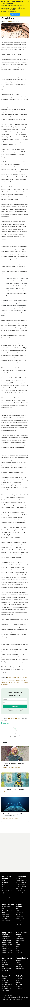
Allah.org (4, 960)
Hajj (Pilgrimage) (6, 920)
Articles (9, 677)
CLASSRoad (5, 970)
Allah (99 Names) (6, 906)
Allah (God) (5, 882)
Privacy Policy (19, 966)
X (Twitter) (18, 980)
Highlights (4, 679)
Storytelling (20, 682)
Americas (18, 942)
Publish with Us (20, 968)
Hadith (4, 888)
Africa (17, 950)
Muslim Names (19, 916)
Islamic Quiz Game (20, 922)
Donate (4, 978)
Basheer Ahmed (7, 791)
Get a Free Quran (20, 888)
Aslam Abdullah (7, 767)
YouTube (20, 984)
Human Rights (19, 936)
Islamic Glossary (20, 918)
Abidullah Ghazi (16, 767)
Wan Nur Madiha (14, 718)
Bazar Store (5, 980)
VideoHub (18, 925)
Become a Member (20, 895)
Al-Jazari (14, 791)
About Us (18, 960)
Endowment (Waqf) (7, 984)
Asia (17, 948)
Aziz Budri (5, 818)
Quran (3, 884)
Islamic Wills (5, 986)
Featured (25, 677)
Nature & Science (6, 940)
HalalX (3, 966)
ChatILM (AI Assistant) (21, 880)
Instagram (19, 982)
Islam (3, 880)
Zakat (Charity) (5, 916)
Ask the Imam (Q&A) (21, 884)
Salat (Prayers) (5, 914)
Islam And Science (13, 818)
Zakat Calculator (6, 899)
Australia (18, 946)
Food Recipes (19, 912)
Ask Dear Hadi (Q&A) (21, 882)
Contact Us (18, 962)
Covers (17, 910)
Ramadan (4, 918)
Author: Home (6, 723)
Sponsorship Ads (6, 988)
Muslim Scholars (12, 682)
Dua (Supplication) (6, 895)
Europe (18, 944)
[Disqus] (15, 850)
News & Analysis (20, 940)
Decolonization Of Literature (15, 681)
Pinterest (19, 988)
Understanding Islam (7, 897)
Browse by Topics (6, 948)
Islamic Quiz (19, 920)
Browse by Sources (7, 950)
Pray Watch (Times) (7, 890)
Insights (18, 914)
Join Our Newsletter (21, 890)
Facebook (19, 978)
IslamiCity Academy (7, 968)
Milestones (18, 964)
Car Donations (5, 982)
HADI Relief (5, 964)
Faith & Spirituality (17, 677)
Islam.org (4, 962)
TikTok (19, 986)
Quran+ (4, 886)
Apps (17, 908)
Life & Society (5, 938)
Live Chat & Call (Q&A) (21, 886)
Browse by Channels (7, 952)
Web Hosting (5, 990)
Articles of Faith (6, 908)
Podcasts (18, 927)
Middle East (19, 952)
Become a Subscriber (21, 893)
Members (18, 897)
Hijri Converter (6, 893)
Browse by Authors (7, 942)
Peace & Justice (20, 938)
